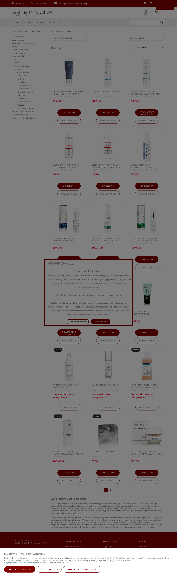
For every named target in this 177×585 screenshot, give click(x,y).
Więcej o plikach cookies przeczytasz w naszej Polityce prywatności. (36, 563)
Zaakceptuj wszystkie (20, 569)
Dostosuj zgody (49, 569)
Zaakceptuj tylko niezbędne (82, 569)
